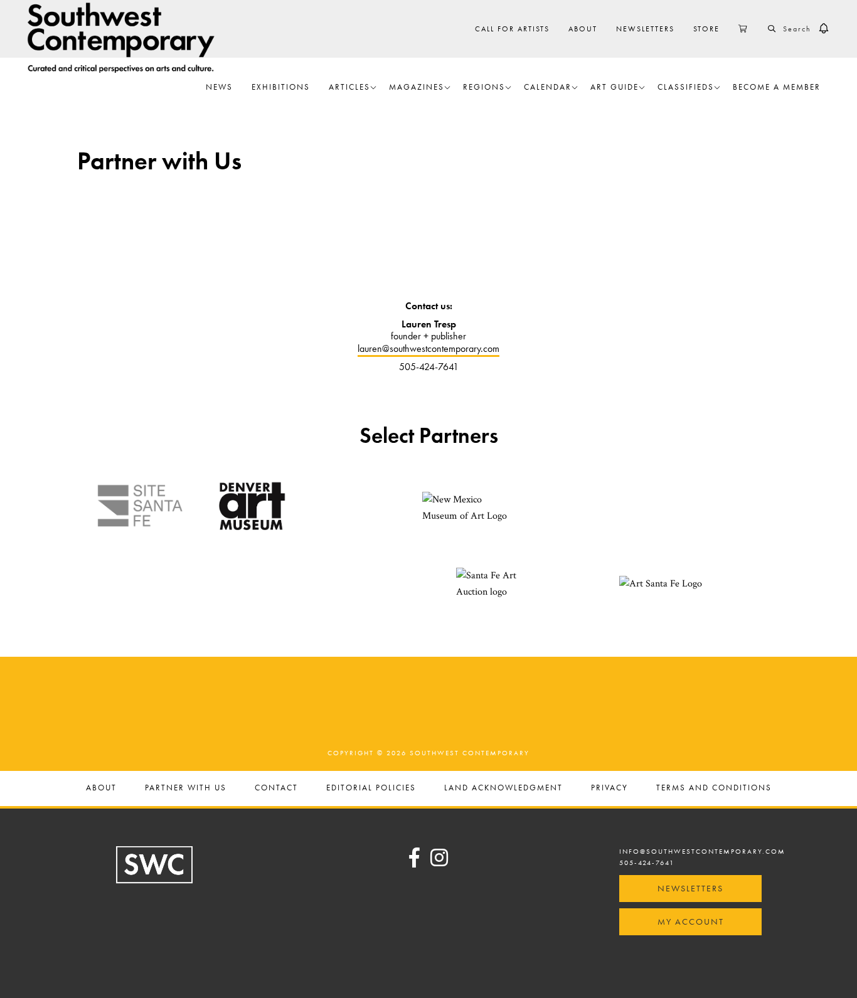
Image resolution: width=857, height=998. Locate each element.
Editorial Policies (371, 788)
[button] (823, 29)
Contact (276, 788)
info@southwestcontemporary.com (702, 851)
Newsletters (690, 888)
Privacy (609, 788)
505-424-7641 (646, 862)
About (101, 788)
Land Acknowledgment (503, 788)
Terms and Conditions (714, 788)
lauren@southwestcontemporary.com (428, 348)
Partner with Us (185, 788)
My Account (690, 921)
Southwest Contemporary (121, 37)
